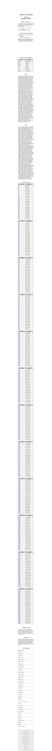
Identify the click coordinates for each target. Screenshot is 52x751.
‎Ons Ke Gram (20, 699)
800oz (19, 448)
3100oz (19, 523)
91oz (19, 316)
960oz (19, 470)
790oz (19, 447)
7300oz (19, 583)
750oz (19, 439)
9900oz (19, 621)
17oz (19, 207)
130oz (19, 339)
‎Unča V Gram (20, 709)
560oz (19, 413)
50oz (19, 255)
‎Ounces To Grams (21, 650)
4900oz (19, 548)
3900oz (19, 534)
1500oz (19, 492)
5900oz (19, 564)
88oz (19, 312)
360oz (19, 383)
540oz (19, 410)
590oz (19, 417)
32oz (19, 230)
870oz (19, 458)
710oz (19, 433)
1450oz (19, 490)
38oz (19, 238)
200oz (19, 358)
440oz (19, 394)
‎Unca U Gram (20, 668)
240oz (19, 364)
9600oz (19, 617)
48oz (19, 252)
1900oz (19, 503)
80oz (19, 301)
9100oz (19, 610)
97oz (19, 324)
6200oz (19, 568)
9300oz (19, 613)
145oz (19, 343)
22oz (19, 214)
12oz (19, 200)
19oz (19, 210)
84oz (19, 306)
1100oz (19, 481)
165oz (19, 349)
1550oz (19, 493)
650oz (19, 425)
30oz (19, 227)
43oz (19, 245)
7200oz (19, 582)
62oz (19, 274)
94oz (19, 320)
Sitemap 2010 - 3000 (26, 736)
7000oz (19, 579)
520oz (19, 407)
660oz (19, 426)
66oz (19, 279)
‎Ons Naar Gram (20, 677)
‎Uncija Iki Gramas (21, 674)
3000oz (19, 522)
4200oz (19, 538)
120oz (19, 336)
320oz (19, 377)
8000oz (19, 595)
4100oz (19, 537)
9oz (18, 196)
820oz (19, 451)
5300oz (19, 556)
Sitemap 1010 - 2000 (26, 734)
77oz (19, 297)
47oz (19, 251)
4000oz (19, 535)
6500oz (19, 572)
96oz (19, 323)
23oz (19, 215)
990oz (19, 474)
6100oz (19, 567)
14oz (19, 203)
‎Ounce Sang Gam (21, 720)
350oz (19, 381)
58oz (19, 268)
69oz (19, 283)
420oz (19, 391)
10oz (19, 197)
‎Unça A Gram (20, 696)
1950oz (19, 504)
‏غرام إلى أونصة (20, 690)
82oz (19, 304)
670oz (19, 428)
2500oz (19, 512)
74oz (19, 290)
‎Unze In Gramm (20, 657)
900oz (19, 462)
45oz (19, 248)
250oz (19, 365)
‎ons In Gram (20, 688)
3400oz (19, 527)
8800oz (19, 606)
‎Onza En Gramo (20, 661)
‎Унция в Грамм (20, 707)
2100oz (19, 507)
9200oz (19, 612)
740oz (19, 437)
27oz (19, 223)
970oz (19, 471)
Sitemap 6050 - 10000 (26, 743)
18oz (19, 208)
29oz (19, 226)
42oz (19, 244)
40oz (19, 241)
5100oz (19, 553)
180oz (19, 353)
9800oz (19, 620)
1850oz (19, 501)
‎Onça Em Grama (21, 681)
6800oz (19, 576)
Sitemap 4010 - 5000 (26, 740)
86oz (19, 309)
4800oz (19, 546)
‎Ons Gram (19, 716)
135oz (19, 340)
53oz (19, 261)
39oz (19, 240)
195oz (19, 357)
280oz (19, 372)
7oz (18, 193)
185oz (19, 354)
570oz (19, 414)
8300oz (19, 599)
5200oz (19, 554)
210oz (19, 360)
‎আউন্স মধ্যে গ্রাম (20, 694)
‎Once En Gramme (21, 666)
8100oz (19, 597)
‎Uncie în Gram (20, 683)
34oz (19, 233)
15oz (19, 204)
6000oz (19, 565)
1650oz (19, 496)
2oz (18, 186)
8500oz (19, 602)
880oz (19, 459)
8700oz (19, 605)
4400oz (19, 541)
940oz (19, 467)
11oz (19, 199)
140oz (19, 342)
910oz (19, 463)
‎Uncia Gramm (20, 670)
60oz (19, 271)
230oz (19, 362)
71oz (19, 286)
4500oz (19, 542)
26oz (19, 222)
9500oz (19, 616)
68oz (19, 282)
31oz (19, 229)
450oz (19, 395)
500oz (19, 402)
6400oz (19, 571)
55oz (19, 264)
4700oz (19, 545)
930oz (19, 466)
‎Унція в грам (20, 718)
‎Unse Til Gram (20, 655)
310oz (19, 376)
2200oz (19, 508)
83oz (19, 305)
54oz (19, 263)
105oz (19, 332)
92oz (19, 317)
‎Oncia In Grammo (21, 672)
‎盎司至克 (19, 724)
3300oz (19, 526)
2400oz (19, 511)
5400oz (19, 557)
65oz (19, 278)
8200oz (19, 598)
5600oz (19, 560)
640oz (19, 424)
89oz (19, 313)
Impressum (26, 747)
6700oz (19, 575)
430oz (19, 392)
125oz (19, 338)
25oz (19, 218)
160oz (19, 347)
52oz (19, 260)
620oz (19, 421)
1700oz (19, 497)
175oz (19, 351)
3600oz (19, 530)
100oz (19, 328)
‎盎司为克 (19, 722)
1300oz (19, 486)
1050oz (19, 479)
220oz (19, 361)
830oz (19, 452)
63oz (19, 275)
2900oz (19, 520)
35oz (19, 234)
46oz (19, 249)
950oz (19, 469)
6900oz (19, 578)
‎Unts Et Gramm (20, 663)
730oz (19, 436)
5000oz (19, 549)
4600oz (19, 544)
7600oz (19, 590)
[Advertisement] (9, 6)
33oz (19, 231)
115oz (19, 335)
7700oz (19, 591)
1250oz (19, 485)
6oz (18, 192)
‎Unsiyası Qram (20, 692)
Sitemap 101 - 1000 (26, 732)
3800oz (19, 533)
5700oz (19, 561)
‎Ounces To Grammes (21, 726)
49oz (19, 253)
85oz (19, 308)
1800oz (19, 500)
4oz (18, 189)
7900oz (19, 594)
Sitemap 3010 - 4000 (26, 738)
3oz (18, 188)
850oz (19, 455)
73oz (19, 289)
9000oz (19, 609)
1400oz (19, 489)
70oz (19, 285)
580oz (19, 415)
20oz (19, 211)
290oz (19, 373)
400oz (19, 388)
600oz (19, 418)
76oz (19, 295)
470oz (19, 398)
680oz (19, 429)
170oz (19, 350)
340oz (19, 380)
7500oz (19, 586)
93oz (19, 319)
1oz (18, 185)
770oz (19, 444)
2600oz (19, 516)
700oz (19, 432)
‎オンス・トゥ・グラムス (22, 701)
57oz (19, 267)
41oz (19, 242)
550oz (19, 411)
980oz (19, 473)
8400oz (19, 601)
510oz (19, 406)
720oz (19, 435)
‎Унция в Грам (20, 652)
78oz (19, 298)
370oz (19, 384)
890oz (19, 460)
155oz (19, 346)
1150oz (19, 482)
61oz (19, 272)
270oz (19, 370)
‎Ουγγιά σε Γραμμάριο (21, 659)
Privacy (26, 745)
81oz (19, 302)
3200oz (19, 524)
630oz (19, 422)
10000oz (19, 623)
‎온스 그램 (19, 703)
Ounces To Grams (26, 15)
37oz (19, 237)
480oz (19, 399)
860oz (19, 456)
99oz (19, 327)
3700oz (19, 531)
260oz (19, 369)
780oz (19, 445)
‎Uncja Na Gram (20, 679)
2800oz (19, 519)
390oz (19, 387)
